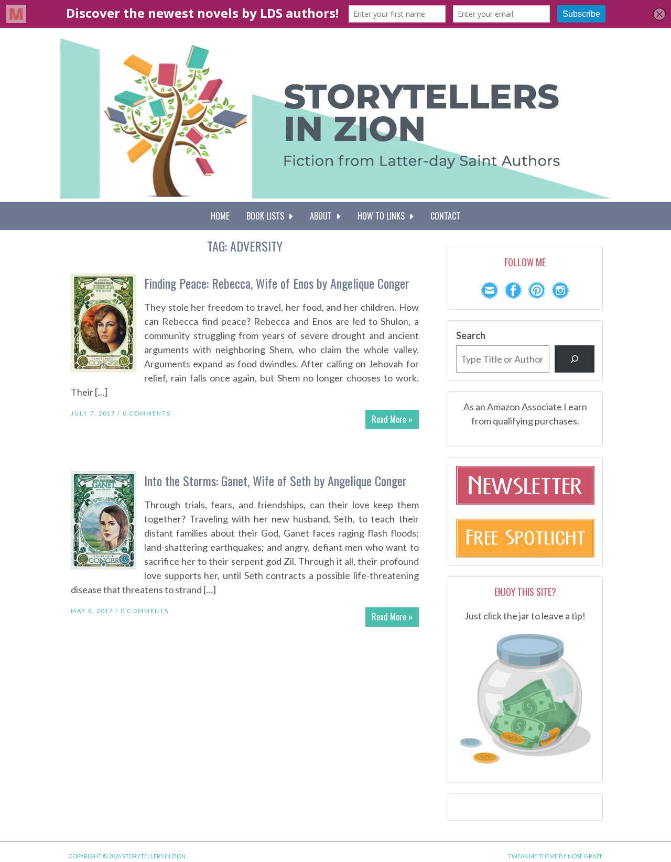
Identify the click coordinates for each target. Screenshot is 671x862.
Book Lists (267, 216)
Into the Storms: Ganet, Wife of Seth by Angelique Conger (275, 480)
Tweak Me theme (533, 856)
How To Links (383, 216)
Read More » (392, 419)
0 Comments (147, 413)
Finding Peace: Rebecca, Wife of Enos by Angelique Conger (276, 283)
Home (220, 216)
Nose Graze (585, 856)
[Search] (574, 359)
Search (470, 335)
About (323, 216)
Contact (445, 216)
